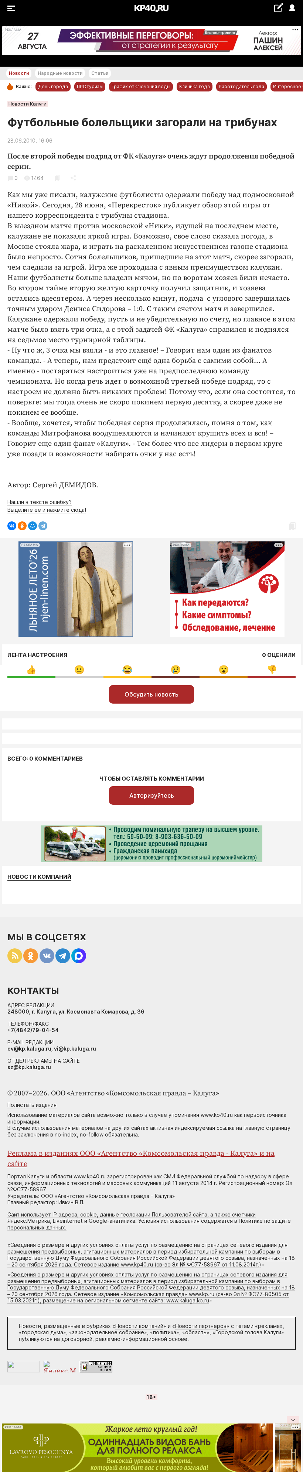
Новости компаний (39, 877)
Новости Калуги (27, 104)
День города (53, 86)
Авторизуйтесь (151, 795)
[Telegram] (42, 525)
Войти (292, 8)
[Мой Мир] (32, 525)
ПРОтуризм (90, 86)
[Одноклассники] (22, 525)
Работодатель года (241, 86)
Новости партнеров (201, 1326)
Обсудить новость (151, 694)
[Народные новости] (278, 7)
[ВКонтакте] (11, 525)
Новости (19, 73)
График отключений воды (141, 86)
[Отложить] (57, 178)
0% (31, 670)
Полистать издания (32, 1105)
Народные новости (60, 73)
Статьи (99, 73)
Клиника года (194, 86)
